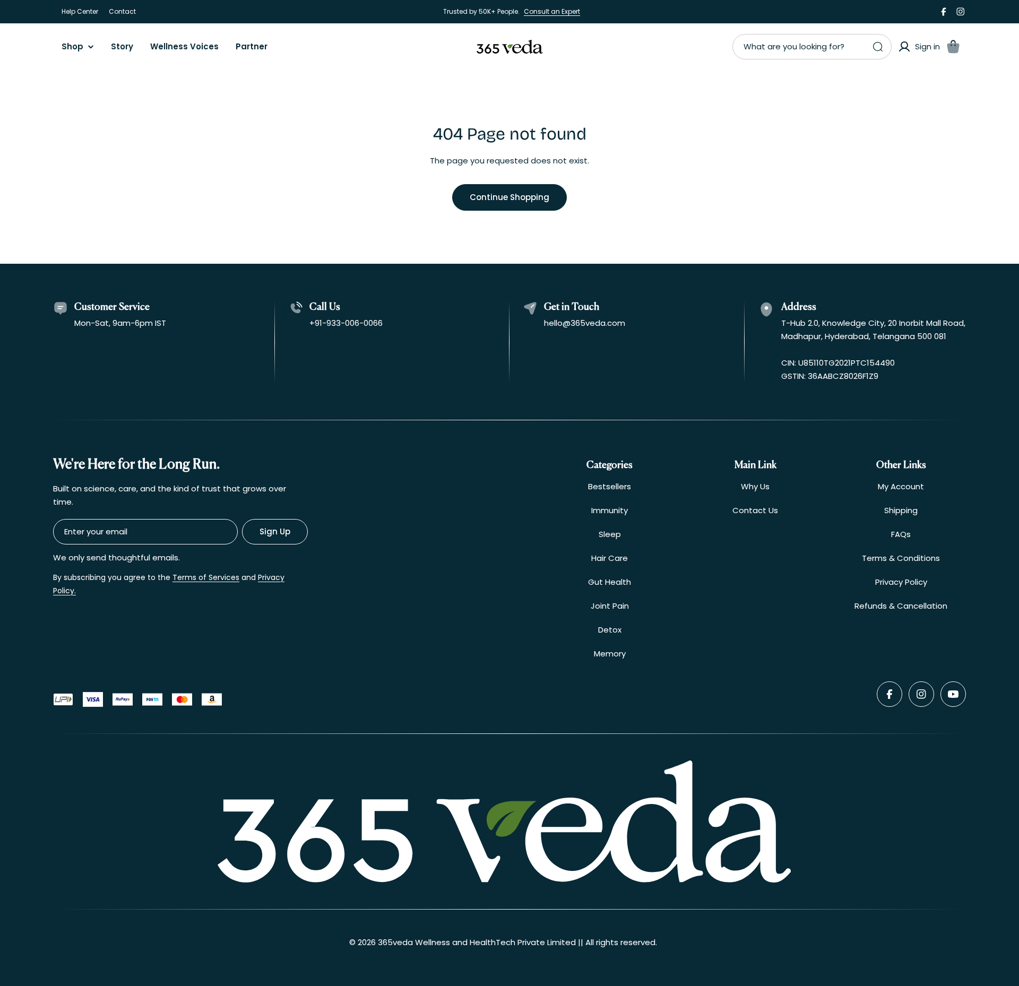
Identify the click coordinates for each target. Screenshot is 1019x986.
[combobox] (812, 46)
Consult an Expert (552, 11)
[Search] (878, 46)
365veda (395, 942)
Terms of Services (205, 577)
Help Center (80, 11)
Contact (122, 11)
